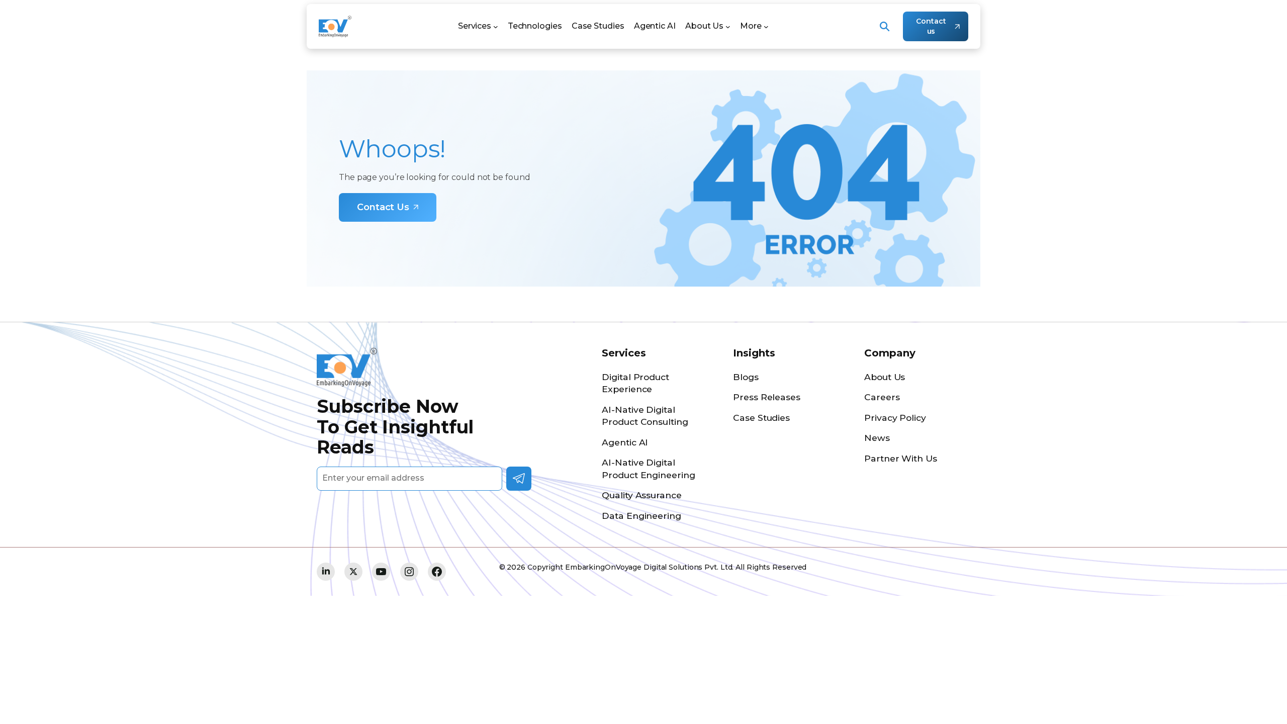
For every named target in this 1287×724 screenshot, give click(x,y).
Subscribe (518, 479)
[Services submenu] (495, 26)
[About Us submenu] (727, 26)
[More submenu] (766, 26)
